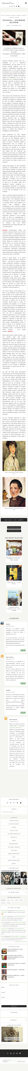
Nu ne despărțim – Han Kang (15, 969)
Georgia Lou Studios (12, 1061)
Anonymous (4, 916)
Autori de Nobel (16, 15)
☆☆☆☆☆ (9, 902)
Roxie (2, 922)
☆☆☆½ (2, 15)
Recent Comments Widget (22, 941)
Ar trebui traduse (14, 847)
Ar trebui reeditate (14, 833)
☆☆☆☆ (21, 900)
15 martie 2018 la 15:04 (10, 692)
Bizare (14, 827)
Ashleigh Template (21, 1060)
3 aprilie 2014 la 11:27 (10, 659)
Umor (14, 840)
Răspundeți (23, 650)
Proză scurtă (14, 820)
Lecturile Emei (14, 1060)
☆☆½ (8, 900)
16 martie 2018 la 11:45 (13, 721)
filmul (11, 79)
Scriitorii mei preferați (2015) (10, 870)
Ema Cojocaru (9, 657)
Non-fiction (14, 830)
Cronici (24, 15)
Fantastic (14, 837)
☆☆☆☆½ (3, 902)
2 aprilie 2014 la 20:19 (10, 626)
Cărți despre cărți (14, 860)
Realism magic (14, 843)
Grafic (14, 863)
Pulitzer (14, 850)
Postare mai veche (14, 530)
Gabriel (8, 624)
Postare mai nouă (14, 527)
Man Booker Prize (14, 853)
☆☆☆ (12, 900)
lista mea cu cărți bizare (15, 727)
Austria (7, 15)
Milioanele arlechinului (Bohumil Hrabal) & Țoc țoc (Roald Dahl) (15, 957)
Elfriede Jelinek (14, 17)
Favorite (3, 900)
